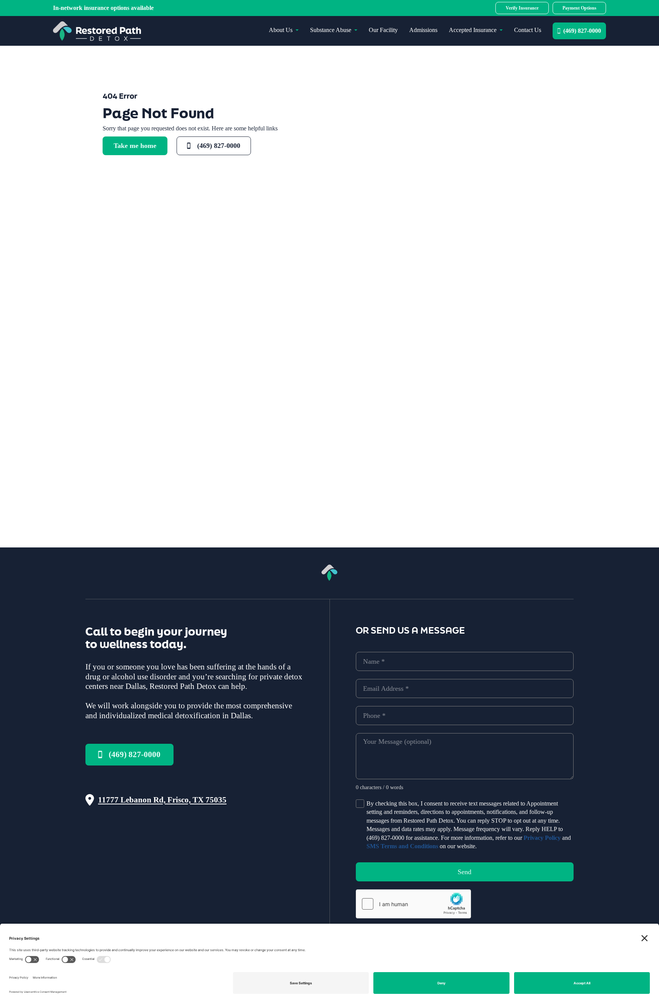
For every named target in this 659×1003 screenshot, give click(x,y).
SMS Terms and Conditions (402, 846)
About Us (281, 30)
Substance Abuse (330, 30)
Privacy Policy (542, 837)
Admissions (423, 30)
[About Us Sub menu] (297, 30)
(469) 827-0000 (582, 30)
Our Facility (383, 30)
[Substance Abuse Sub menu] (355, 30)
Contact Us (527, 30)
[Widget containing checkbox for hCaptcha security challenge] (413, 903)
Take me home (135, 145)
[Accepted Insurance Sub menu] (501, 30)
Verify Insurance (522, 8)
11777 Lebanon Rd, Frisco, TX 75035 (162, 800)
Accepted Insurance (473, 30)
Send (464, 872)
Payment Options (579, 8)
